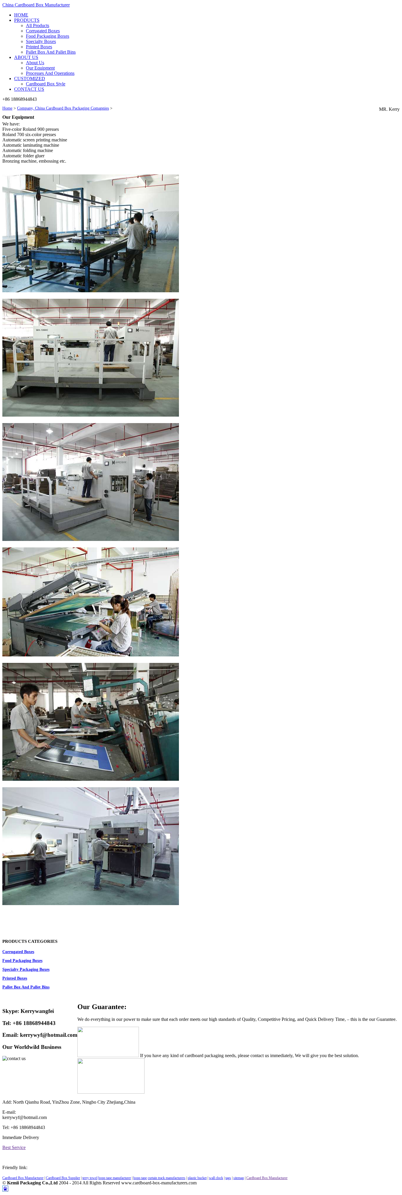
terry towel (89, 1178)
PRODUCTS (26, 20)
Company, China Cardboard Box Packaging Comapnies (63, 108)
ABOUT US (26, 57)
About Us (35, 62)
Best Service (14, 1147)
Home (7, 108)
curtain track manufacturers (166, 1178)
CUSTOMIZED (29, 78)
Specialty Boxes (41, 41)
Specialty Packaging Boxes (25, 969)
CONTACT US (29, 89)
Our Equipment (40, 67)
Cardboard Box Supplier (63, 1178)
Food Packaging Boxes (47, 36)
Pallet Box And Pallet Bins (51, 52)
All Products (37, 25)
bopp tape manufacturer (114, 1178)
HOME (21, 14)
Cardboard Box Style (45, 83)
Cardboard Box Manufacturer (23, 1178)
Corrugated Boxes (43, 30)
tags (228, 1178)
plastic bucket (197, 1178)
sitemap (238, 1178)
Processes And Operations (50, 73)
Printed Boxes (39, 46)
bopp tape (140, 1178)
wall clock (216, 1178)
